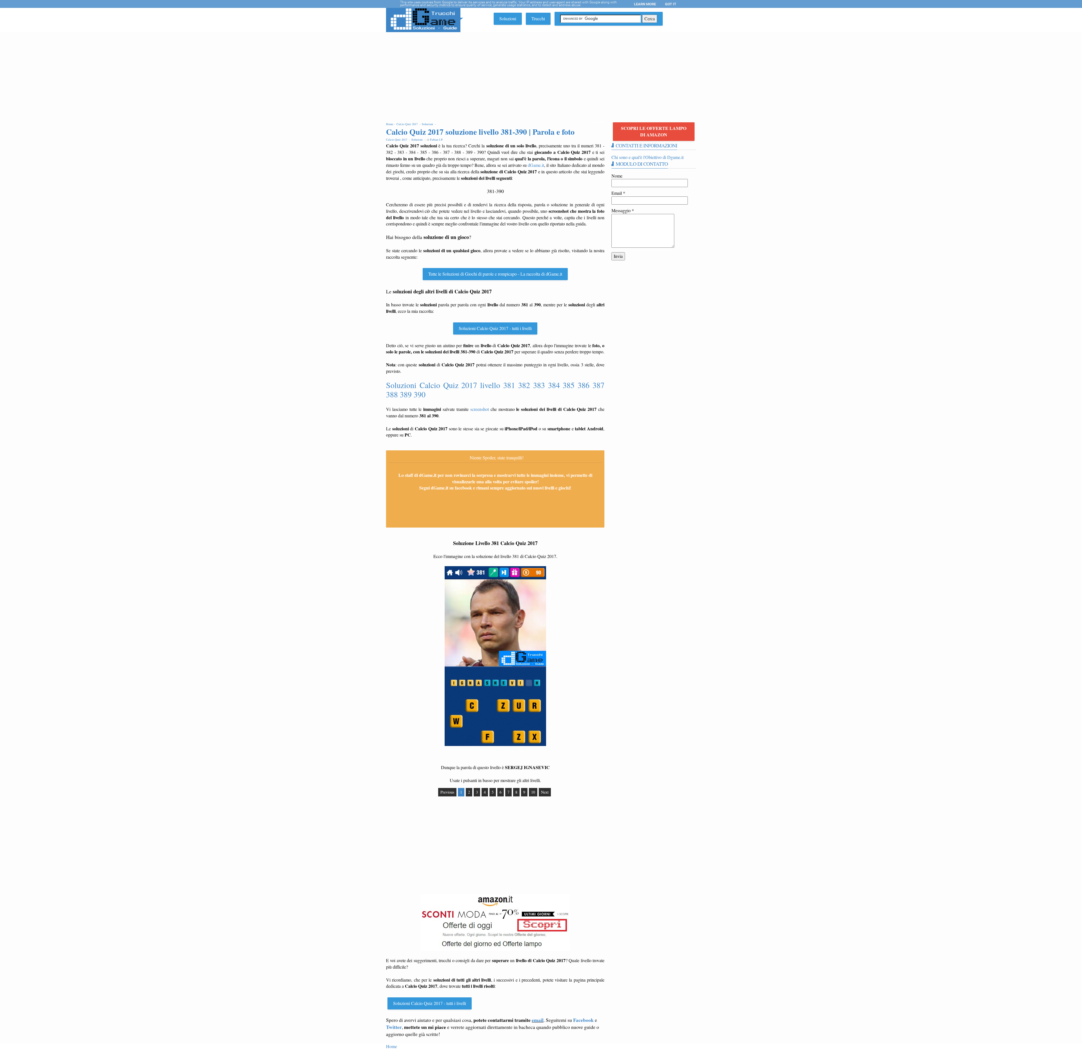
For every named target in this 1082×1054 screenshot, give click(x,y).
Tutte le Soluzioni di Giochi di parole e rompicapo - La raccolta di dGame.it (495, 274)
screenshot (479, 409)
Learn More (645, 4)
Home (391, 1046)
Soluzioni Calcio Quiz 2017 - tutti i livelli (495, 328)
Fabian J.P (436, 139)
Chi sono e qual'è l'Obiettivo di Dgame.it (647, 157)
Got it (670, 4)
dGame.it (536, 165)
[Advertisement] (541, 74)
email (538, 1020)
